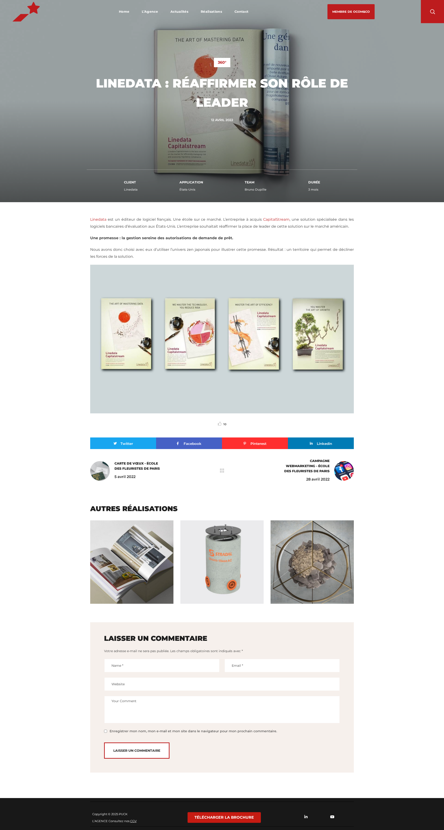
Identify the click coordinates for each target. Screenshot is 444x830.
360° (222, 62)
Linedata (98, 219)
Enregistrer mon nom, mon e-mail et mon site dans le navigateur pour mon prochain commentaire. (193, 731)
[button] (351, 11)
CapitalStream (276, 219)
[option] (132, 565)
